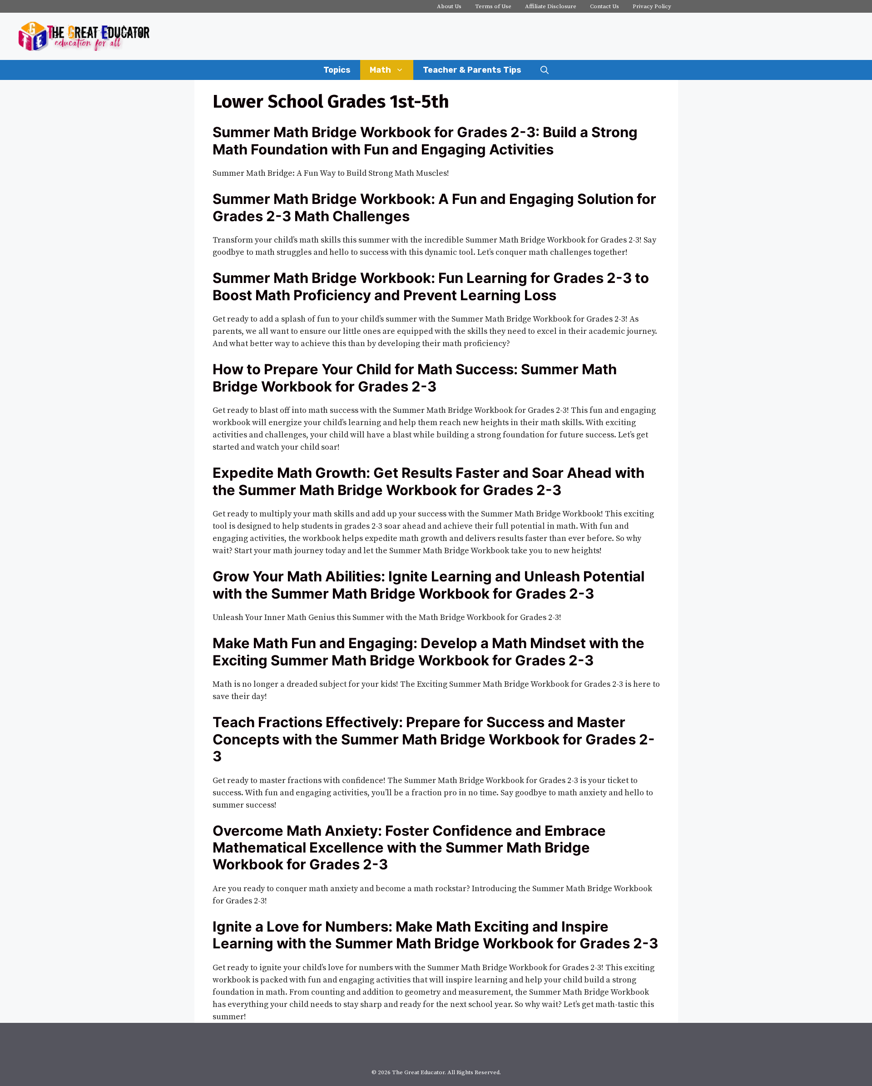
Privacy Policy (652, 6)
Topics (337, 70)
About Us (449, 6)
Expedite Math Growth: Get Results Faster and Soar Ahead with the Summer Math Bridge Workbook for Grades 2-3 (428, 481)
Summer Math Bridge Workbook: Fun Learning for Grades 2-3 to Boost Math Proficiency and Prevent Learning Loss (431, 286)
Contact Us (604, 6)
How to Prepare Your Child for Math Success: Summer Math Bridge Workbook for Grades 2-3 (415, 377)
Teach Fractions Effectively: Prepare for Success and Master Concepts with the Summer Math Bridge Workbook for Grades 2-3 (434, 739)
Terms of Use (493, 6)
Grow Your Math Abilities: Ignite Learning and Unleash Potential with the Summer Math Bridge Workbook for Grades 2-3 (428, 584)
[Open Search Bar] (544, 70)
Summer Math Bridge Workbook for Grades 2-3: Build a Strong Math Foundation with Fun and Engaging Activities (425, 140)
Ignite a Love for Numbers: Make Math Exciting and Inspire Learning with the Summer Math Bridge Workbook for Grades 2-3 (435, 935)
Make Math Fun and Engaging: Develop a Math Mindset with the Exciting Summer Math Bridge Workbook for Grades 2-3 (428, 651)
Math (380, 70)
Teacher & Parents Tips (472, 70)
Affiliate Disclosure (550, 6)
